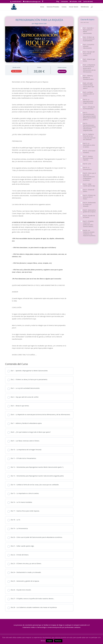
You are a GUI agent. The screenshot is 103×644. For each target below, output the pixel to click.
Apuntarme (62, 71)
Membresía (85, 7)
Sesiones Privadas (53, 7)
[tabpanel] (39, 218)
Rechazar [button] (58, 641)
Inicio (42, 7)
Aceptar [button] (49, 641)
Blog (57, 1)
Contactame (64, 1)
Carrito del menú (88, 1)
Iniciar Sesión (73, 7)
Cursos (64, 7)
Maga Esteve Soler (41, 23)
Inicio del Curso (85, 22)
